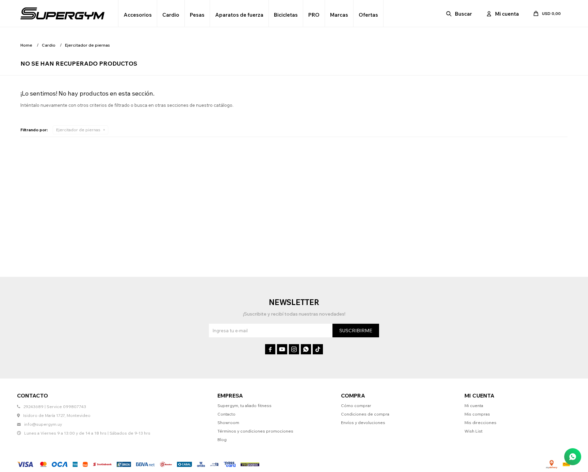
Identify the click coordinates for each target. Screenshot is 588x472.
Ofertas (368, 15)
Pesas (197, 15)
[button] (459, 13)
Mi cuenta (473, 405)
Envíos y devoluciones (363, 422)
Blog (222, 439)
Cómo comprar (356, 405)
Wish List (473, 431)
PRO (314, 15)
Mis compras (477, 414)
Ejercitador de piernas (78, 129)
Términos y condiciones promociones (255, 431)
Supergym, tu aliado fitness (244, 405)
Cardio (170, 15)
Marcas (339, 15)
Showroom (228, 422)
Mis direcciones (480, 422)
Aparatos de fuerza (239, 15)
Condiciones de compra (365, 414)
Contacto (226, 414)
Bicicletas (286, 15)
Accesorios (138, 15)
